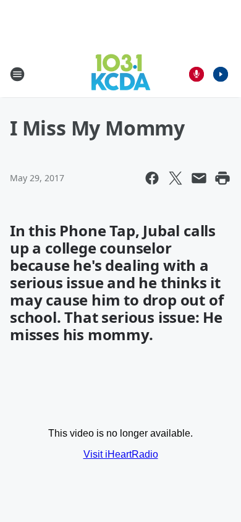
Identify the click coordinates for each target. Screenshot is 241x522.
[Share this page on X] (175, 178)
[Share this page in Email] (199, 178)
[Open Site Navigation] (17, 74)
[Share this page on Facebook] (152, 178)
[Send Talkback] (196, 74)
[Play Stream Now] (220, 74)
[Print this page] (222, 178)
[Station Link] (121, 74)
